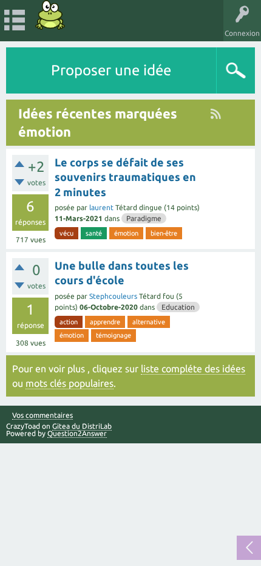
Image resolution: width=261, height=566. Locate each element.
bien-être (164, 233)
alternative (148, 322)
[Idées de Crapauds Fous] (50, 15)
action (68, 322)
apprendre (105, 322)
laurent (101, 207)
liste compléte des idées (193, 368)
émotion (126, 233)
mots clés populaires (69, 383)
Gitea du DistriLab (82, 426)
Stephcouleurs (113, 296)
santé (94, 233)
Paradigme (143, 218)
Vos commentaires (42, 415)
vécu (66, 233)
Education (178, 307)
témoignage (113, 335)
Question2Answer (77, 433)
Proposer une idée (111, 70)
